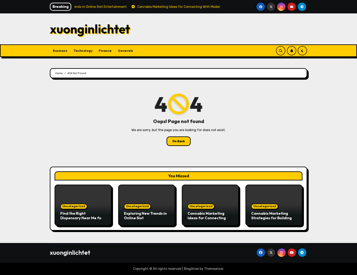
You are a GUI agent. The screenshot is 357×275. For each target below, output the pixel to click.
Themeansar (213, 269)
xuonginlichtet (90, 29)
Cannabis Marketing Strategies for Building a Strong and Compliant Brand (273, 220)
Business (60, 51)
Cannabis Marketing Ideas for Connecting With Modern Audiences (209, 218)
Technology (83, 51)
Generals (125, 51)
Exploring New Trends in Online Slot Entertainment (145, 218)
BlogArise (191, 269)
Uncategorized (73, 206)
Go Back (178, 141)
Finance (105, 51)
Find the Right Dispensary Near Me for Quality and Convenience (81, 220)
